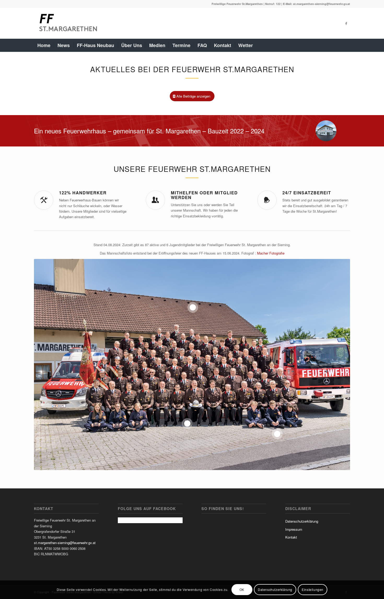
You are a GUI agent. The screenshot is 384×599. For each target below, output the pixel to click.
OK (242, 589)
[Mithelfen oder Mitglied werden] (155, 200)
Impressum (293, 529)
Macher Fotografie (270, 253)
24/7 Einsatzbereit (306, 193)
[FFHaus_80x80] (326, 130)
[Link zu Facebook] (346, 23)
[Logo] (67, 23)
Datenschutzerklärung (301, 521)
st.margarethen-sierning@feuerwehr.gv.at (65, 542)
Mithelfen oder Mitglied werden (204, 195)
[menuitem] (44, 45)
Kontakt (291, 537)
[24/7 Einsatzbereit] (267, 200)
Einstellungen (312, 589)
